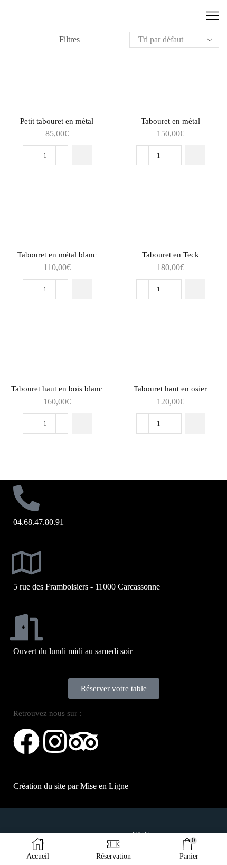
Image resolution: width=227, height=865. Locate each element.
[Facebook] (26, 741)
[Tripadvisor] (83, 741)
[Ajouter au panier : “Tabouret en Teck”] (195, 289)
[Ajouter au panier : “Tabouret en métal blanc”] (82, 289)
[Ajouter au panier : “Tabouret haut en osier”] (195, 423)
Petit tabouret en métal (56, 121)
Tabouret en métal (170, 121)
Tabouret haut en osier (170, 388)
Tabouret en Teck (170, 255)
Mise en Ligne (104, 785)
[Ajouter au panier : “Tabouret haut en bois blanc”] (82, 423)
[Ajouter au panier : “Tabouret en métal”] (195, 155)
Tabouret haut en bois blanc (56, 388)
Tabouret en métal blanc (57, 255)
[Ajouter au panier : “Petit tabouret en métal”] (82, 155)
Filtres (69, 39)
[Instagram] (55, 741)
